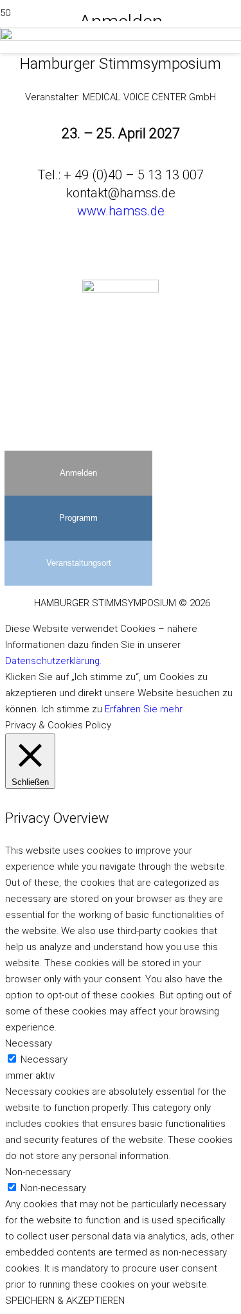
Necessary (44, 1059)
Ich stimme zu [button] (71, 709)
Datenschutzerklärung (52, 661)
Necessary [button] (28, 1043)
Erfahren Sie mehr (144, 709)
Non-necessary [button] (38, 1172)
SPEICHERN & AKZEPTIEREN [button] (65, 1300)
